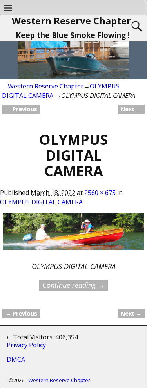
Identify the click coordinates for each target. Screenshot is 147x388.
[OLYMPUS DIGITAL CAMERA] (73, 236)
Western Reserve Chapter (71, 20)
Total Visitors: (34, 337)
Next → (131, 109)
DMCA (16, 359)
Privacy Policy (28, 345)
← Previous (21, 109)
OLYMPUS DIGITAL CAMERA (41, 202)
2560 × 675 (100, 192)
